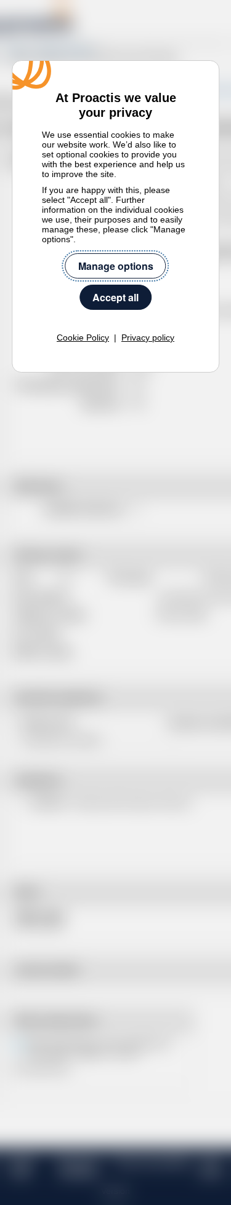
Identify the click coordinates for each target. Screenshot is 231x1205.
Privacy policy (147, 337)
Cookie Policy (83, 337)
